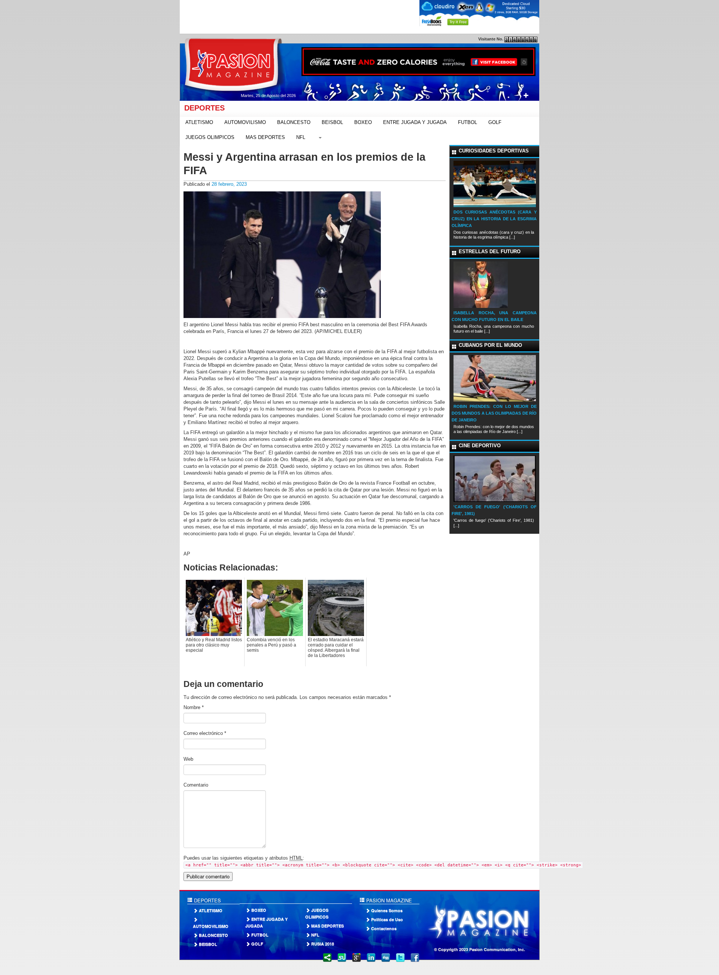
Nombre (193, 707)
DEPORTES (202, 108)
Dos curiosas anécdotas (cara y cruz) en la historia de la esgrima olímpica (494, 219)
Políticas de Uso (387, 919)
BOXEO (363, 122)
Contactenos (384, 928)
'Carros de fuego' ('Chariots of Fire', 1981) (494, 510)
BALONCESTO (293, 122)
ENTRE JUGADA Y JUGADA (415, 122)
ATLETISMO (199, 122)
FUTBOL (467, 122)
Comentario (195, 785)
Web (188, 759)
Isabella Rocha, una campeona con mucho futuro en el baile (494, 316)
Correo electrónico (204, 733)
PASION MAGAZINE (388, 900)
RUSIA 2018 (322, 944)
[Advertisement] (316, 17)
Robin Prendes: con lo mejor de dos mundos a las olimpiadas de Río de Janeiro (494, 413)
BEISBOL (332, 122)
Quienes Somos (387, 910)
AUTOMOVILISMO (245, 122)
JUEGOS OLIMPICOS (209, 137)
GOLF (494, 122)
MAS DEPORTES (265, 137)
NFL (300, 137)
